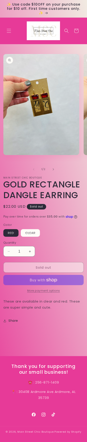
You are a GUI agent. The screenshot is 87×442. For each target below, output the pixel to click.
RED (13, 233)
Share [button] (13, 320)
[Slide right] (53, 169)
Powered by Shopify (67, 432)
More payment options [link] (43, 291)
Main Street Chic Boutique (35, 432)
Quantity (9, 243)
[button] (9, 31)
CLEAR (32, 233)
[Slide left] (34, 169)
